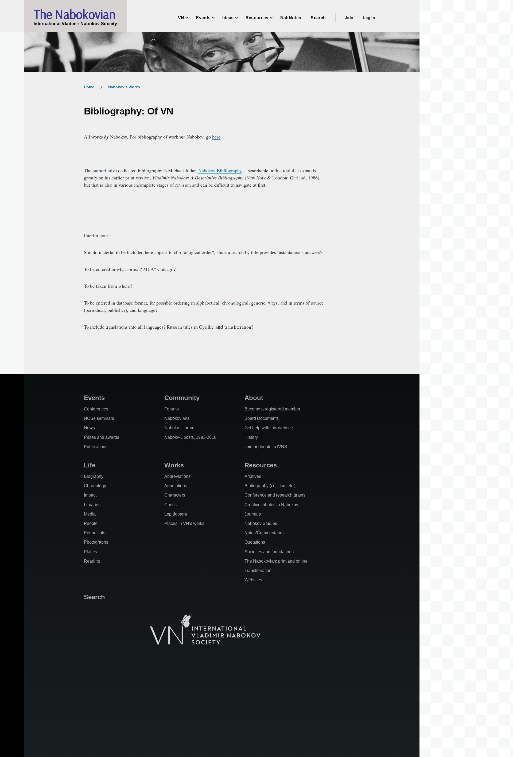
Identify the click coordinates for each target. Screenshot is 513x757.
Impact (90, 495)
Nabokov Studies (260, 523)
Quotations (254, 542)
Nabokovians (176, 418)
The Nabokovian (74, 14)
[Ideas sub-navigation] (240, 18)
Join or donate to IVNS (265, 446)
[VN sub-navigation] (190, 18)
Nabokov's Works (124, 87)
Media (90, 514)
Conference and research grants (274, 495)
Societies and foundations (269, 552)
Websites (253, 580)
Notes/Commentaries (264, 533)
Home (89, 87)
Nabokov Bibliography (220, 170)
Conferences (96, 409)
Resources (260, 465)
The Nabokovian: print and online (276, 561)
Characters (174, 495)
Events (94, 397)
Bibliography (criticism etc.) (270, 485)
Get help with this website (268, 427)
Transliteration (257, 570)
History (251, 437)
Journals (252, 514)
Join (349, 18)
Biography (93, 476)
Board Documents (261, 418)
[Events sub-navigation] (216, 18)
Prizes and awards (101, 437)
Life (89, 465)
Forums (171, 409)
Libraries (92, 504)
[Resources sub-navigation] (274, 18)
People (91, 523)
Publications (95, 446)
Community (182, 397)
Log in (369, 18)
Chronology (95, 485)
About (253, 397)
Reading (92, 561)
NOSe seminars (99, 418)
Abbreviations (177, 476)
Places (90, 552)
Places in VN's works (184, 523)
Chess (170, 504)
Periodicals (94, 533)
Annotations (175, 485)
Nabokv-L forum (179, 427)
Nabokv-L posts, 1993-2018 (190, 437)
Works (174, 465)
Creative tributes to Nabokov (271, 504)
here (216, 136)
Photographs (96, 542)
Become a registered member (272, 409)
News (89, 427)
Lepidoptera (175, 514)
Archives (252, 476)
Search (94, 597)
